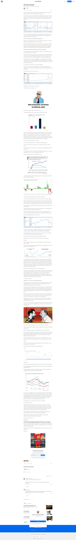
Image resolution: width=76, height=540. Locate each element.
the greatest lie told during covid (29, 505)
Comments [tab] (25, 469)
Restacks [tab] (29, 469)
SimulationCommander (28, 478)
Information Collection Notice (37, 457)
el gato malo (28, 507)
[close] (45, 511)
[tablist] (27, 469)
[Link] (22, 422)
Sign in (74, 1)
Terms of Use (41, 523)
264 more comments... (26, 499)
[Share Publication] (66, 1)
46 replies (27, 486)
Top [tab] (24, 503)
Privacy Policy (44, 457)
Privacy (37, 534)
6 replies (27, 495)
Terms (39, 534)
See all (25, 522)
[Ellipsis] (52, 478)
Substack (34, 538)
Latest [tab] (26, 503)
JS (25, 489)
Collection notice (43, 534)
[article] (38, 507)
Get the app (42, 536)
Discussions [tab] (29, 503)
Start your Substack (36, 536)
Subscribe (69, 1)
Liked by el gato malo (28, 490)
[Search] (64, 1)
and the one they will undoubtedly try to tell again (30, 506)
